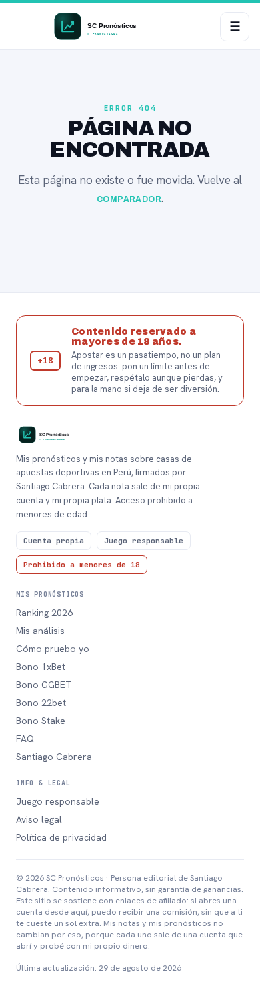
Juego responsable (57, 801)
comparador (129, 199)
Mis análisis (40, 631)
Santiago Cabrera (54, 757)
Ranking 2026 (44, 613)
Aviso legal (39, 819)
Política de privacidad (61, 837)
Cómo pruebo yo (52, 649)
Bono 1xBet (40, 667)
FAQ (25, 739)
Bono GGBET (44, 685)
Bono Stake (40, 721)
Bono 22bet (41, 703)
